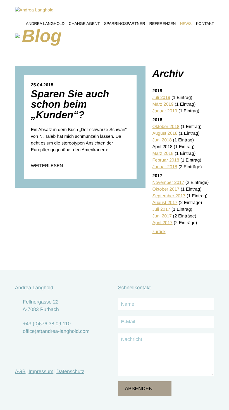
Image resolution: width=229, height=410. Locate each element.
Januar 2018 (164, 167)
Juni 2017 (162, 216)
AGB (20, 371)
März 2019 (163, 104)
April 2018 (162, 146)
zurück (159, 231)
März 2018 (163, 153)
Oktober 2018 (166, 126)
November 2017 (168, 182)
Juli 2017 (161, 209)
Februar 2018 (165, 160)
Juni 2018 (162, 140)
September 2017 (168, 196)
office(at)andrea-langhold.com (56, 331)
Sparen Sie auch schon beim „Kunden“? (70, 104)
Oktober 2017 (166, 189)
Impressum (40, 371)
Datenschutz (70, 371)
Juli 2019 (161, 97)
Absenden (138, 388)
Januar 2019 (164, 111)
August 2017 (165, 202)
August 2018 (165, 133)
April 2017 (162, 223)
